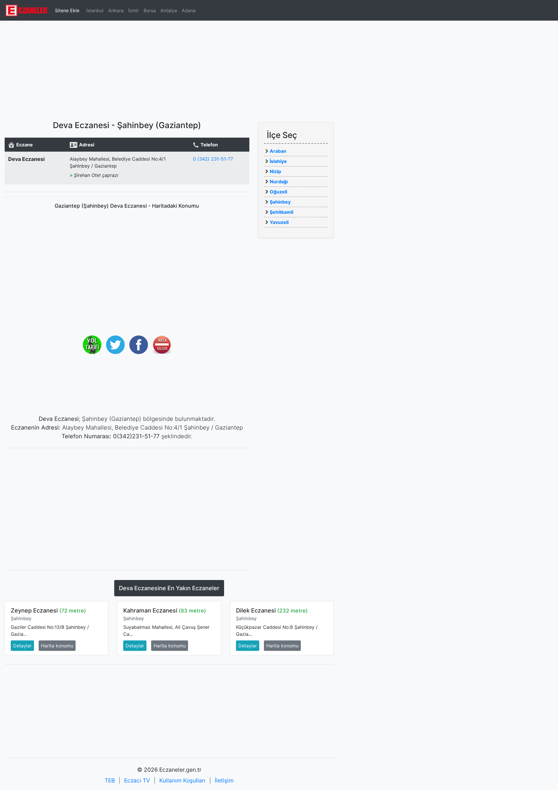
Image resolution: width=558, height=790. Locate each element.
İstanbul (94, 10)
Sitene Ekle (67, 10)
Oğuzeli (278, 192)
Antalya (168, 10)
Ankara (116, 10)
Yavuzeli (279, 222)
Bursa (150, 10)
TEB (110, 780)
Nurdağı (279, 181)
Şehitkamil (281, 212)
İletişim (224, 780)
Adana (189, 10)
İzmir (133, 10)
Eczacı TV (137, 780)
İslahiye (278, 161)
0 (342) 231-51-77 (213, 159)
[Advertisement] (279, 68)
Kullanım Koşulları (182, 780)
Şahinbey (280, 202)
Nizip (275, 171)
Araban (278, 151)
